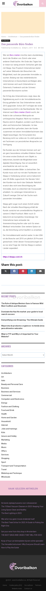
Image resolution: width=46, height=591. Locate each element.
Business (5, 388)
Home (5, 585)
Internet (4, 425)
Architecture (5, 40)
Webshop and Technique (11, 473)
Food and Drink (7, 410)
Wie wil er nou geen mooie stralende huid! (17, 519)
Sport (3, 462)
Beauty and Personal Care (12, 384)
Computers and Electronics (12, 399)
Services (5, 455)
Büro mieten (15, 55)
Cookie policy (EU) (15, 585)
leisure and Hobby (8, 436)
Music (3, 447)
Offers (4, 451)
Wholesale (5, 477)
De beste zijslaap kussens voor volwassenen (19, 503)
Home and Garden (9, 418)
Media (4, 444)
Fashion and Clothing (10, 407)
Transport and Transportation (13, 466)
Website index (17, 588)
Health (4, 414)
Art (2, 377)
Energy (4, 403)
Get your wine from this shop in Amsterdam (18, 532)
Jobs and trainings (9, 429)
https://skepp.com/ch (12, 257)
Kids (3, 432)
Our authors (28, 585)
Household (6, 421)
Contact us (28, 588)
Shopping (5, 458)
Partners (38, 585)
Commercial (6, 395)
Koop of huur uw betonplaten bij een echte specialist (22, 541)
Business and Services (10, 392)
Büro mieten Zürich (23, 112)
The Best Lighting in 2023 (11, 513)
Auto (3, 380)
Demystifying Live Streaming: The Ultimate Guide (22, 320)
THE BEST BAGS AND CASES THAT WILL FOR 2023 (21, 535)
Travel (4, 469)
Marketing (5, 440)
